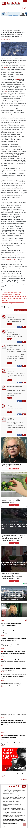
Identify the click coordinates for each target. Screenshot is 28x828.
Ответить (9, 324)
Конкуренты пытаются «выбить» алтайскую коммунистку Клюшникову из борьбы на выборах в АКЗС (13, 722)
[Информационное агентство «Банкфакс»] (10, 3)
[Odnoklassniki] (19, 786)
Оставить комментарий (20, 310)
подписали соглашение (12, 259)
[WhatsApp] (9, 307)
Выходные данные (7, 819)
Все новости (24, 779)
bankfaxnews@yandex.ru (8, 793)
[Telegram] (6, 307)
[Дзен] (14, 786)
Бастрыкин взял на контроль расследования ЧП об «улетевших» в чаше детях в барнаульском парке (13, 632)
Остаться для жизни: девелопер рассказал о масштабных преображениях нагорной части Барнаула (14, 298)
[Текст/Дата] (25, 8)
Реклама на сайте (13, 823)
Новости (4, 620)
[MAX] (16, 786)
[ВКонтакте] (2, 307)
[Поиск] (23, 8)
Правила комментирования (18, 820)
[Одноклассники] (4, 307)
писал (6, 91)
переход (6, 67)
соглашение (17, 79)
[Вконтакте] (12, 786)
